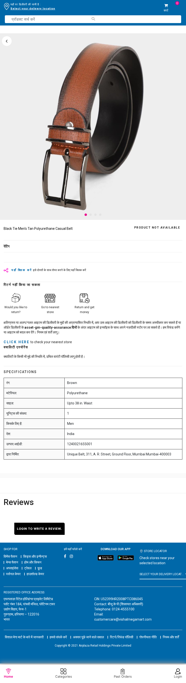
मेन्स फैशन (12, 562)
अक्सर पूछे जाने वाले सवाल (88, 637)
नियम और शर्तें (171, 637)
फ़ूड (40, 568)
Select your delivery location (32, 8)
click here (17, 342)
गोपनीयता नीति (148, 637)
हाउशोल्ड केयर (35, 574)
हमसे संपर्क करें (58, 637)
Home (8, 676)
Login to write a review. (39, 528)
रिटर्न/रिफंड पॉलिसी (121, 637)
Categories (63, 676)
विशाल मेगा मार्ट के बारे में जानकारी (24, 637)
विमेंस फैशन (10, 556)
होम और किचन (32, 562)
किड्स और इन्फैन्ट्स (35, 556)
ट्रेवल (27, 568)
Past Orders (123, 676)
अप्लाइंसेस (12, 568)
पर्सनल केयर (13, 574)
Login (178, 676)
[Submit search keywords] (93, 19)
